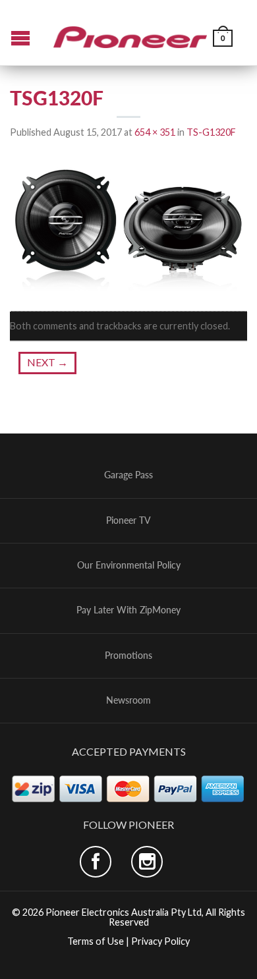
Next (47, 362)
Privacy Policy (160, 941)
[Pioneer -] (130, 32)
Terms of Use (95, 941)
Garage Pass (128, 475)
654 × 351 (154, 132)
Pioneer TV (128, 520)
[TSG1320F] (128, 225)
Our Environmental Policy (129, 565)
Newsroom (128, 700)
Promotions (128, 655)
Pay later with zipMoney (128, 610)
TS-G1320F (211, 132)
